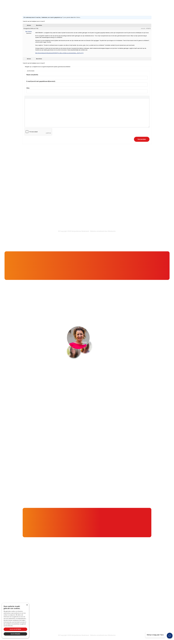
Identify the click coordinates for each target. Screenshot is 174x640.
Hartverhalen (71, 189)
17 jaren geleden (66, 17)
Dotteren (113, 204)
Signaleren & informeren (75, 175)
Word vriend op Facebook (39, 206)
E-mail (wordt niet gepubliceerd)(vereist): (40, 81)
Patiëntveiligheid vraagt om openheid (80, 186)
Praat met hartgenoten (117, 231)
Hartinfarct (114, 171)
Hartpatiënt (76, 238)
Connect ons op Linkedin (38, 216)
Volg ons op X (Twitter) (38, 211)
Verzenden (141, 139)
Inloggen (95, 231)
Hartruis (113, 175)
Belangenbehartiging (74, 171)
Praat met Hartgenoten (75, 193)
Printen (105, 306)
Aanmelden (121, 373)
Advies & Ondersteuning (94, 238)
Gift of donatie (143, 231)
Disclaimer (114, 219)
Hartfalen (113, 182)
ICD (111, 197)
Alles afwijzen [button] (15, 634)
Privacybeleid (16, 625)
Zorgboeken (71, 200)
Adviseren (70, 182)
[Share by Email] (131, 306)
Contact (147, 238)
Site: (28, 88)
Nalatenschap (71, 222)
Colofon (113, 215)
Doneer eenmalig (73, 215)
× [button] (27, 605)
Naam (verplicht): (32, 75)
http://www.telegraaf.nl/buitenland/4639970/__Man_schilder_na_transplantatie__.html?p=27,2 (59, 53)
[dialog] (15, 620)
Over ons (122, 238)
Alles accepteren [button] (15, 629)
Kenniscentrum (72, 196)
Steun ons (111, 238)
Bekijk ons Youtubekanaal (38, 225)
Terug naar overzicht (54, 306)
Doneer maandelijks (74, 218)
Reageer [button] (143, 28)
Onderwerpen (30, 263)
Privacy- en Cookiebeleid (120, 222)
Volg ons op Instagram (37, 220)
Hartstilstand (115, 179)
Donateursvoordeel (73, 211)
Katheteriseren (116, 200)
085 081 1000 (34, 190)
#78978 (148, 28)
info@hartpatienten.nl (37, 195)
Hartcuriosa (40, 263)
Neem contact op (24, 373)
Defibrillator (114, 193)
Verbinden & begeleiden (75, 179)
